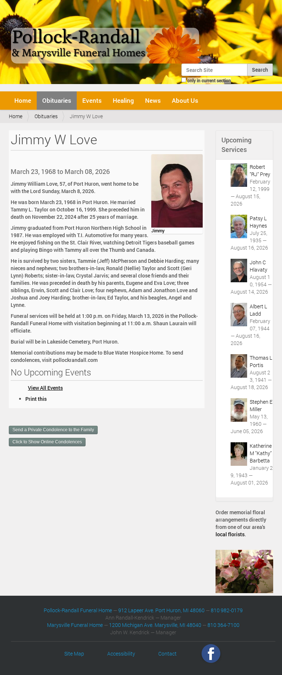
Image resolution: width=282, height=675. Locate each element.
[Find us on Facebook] (211, 653)
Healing (123, 100)
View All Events (45, 387)
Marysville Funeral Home (75, 624)
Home (22, 100)
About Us (185, 100)
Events (92, 100)
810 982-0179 (227, 610)
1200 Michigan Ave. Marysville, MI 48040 (155, 624)
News (153, 100)
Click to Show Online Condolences (47, 441)
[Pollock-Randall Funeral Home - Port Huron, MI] (107, 34)
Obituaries (56, 100)
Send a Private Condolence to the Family (53, 429)
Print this (36, 398)
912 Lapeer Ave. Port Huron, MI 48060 (161, 610)
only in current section (209, 80)
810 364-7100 (223, 624)
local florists (230, 534)
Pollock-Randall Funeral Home (78, 610)
